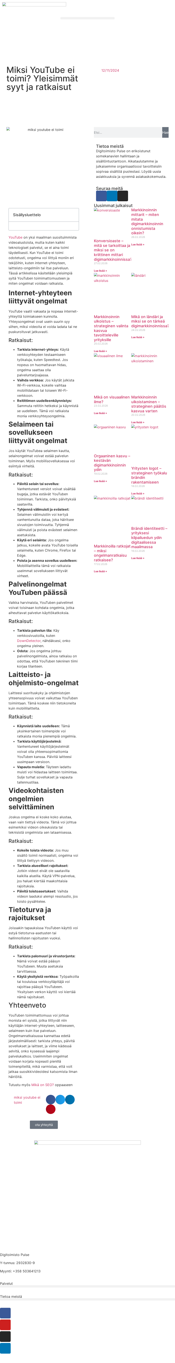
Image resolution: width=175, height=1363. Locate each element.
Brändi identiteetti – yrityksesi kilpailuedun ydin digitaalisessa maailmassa (149, 537)
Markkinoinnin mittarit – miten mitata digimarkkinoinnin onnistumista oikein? (147, 221)
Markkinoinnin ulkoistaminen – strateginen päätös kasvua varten (148, 404)
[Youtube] (5, 1325)
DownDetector (29, 641)
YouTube (15, 237)
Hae (165, 132)
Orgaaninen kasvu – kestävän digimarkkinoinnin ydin (112, 463)
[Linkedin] (112, 196)
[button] (87, 18)
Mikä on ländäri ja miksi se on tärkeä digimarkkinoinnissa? (150, 321)
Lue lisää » (100, 270)
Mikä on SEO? (42, 1085)
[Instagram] (122, 196)
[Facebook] (101, 196)
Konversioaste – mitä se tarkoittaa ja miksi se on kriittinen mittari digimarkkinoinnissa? (113, 250)
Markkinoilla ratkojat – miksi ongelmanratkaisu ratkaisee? (112, 553)
